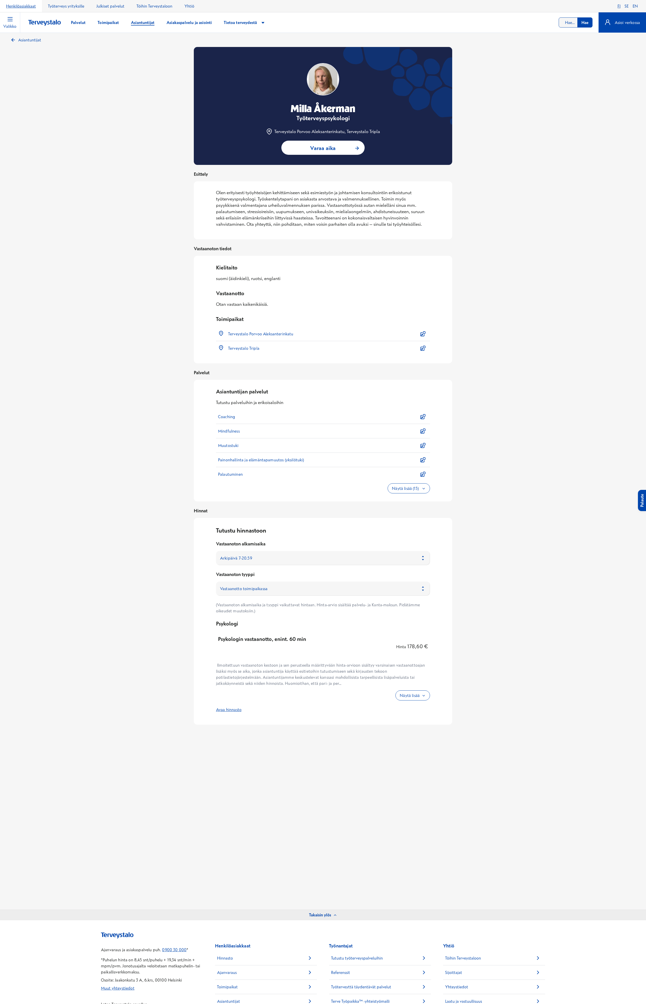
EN (635, 6)
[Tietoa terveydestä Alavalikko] (263, 22)
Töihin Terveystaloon (154, 6)
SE (627, 6)
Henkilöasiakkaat (21, 6)
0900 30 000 (174, 949)
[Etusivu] (44, 23)
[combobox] (576, 22)
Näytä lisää (410, 695)
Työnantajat (341, 946)
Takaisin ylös (320, 914)
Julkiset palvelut (110, 6)
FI (619, 6)
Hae (584, 22)
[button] (323, 334)
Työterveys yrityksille (66, 6)
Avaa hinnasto (228, 709)
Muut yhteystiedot (117, 988)
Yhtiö (189, 6)
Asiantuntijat (29, 39)
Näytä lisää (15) (406, 488)
